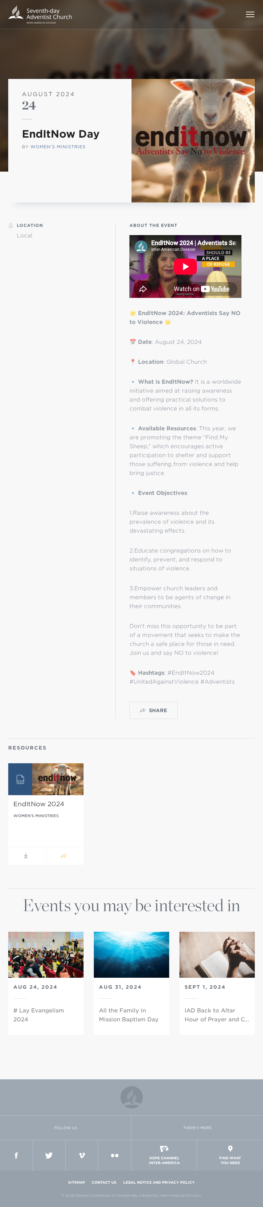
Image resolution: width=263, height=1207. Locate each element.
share (158, 710)
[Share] (65, 856)
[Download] (27, 856)
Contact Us (104, 1182)
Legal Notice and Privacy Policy (159, 1182)
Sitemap (76, 1182)
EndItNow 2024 (38, 804)
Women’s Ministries (58, 146)
